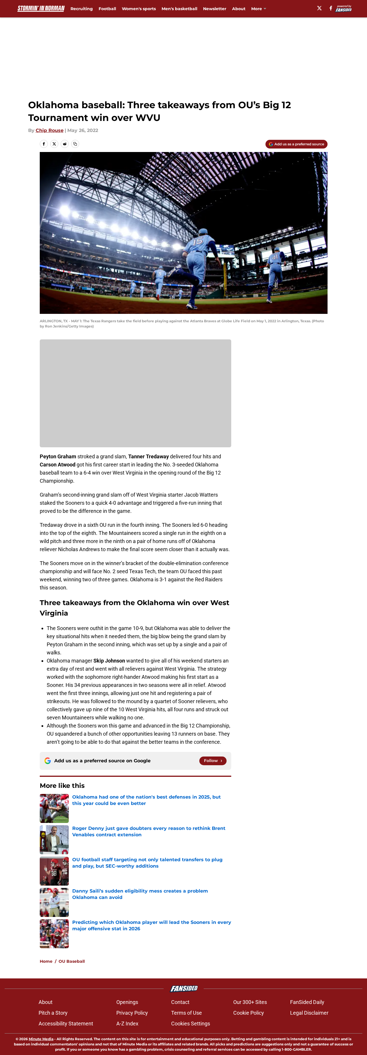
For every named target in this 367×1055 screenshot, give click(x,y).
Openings (127, 1002)
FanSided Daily (307, 1002)
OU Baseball (72, 961)
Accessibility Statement (66, 1023)
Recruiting (81, 8)
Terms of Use (186, 1013)
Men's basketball (179, 8)
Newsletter (214, 8)
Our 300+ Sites (250, 1002)
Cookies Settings (190, 1023)
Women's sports (139, 8)
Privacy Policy (132, 1013)
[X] (319, 8)
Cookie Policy (248, 1013)
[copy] (75, 144)
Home (46, 961)
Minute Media (41, 1039)
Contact (180, 1002)
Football (107, 8)
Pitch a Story (53, 1013)
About (238, 8)
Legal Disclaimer (309, 1013)
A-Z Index (127, 1023)
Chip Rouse (50, 130)
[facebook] (331, 8)
